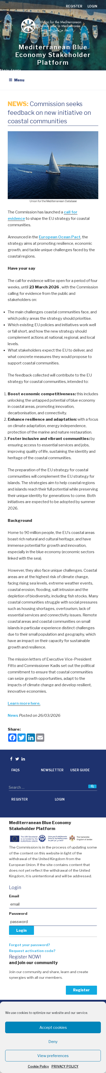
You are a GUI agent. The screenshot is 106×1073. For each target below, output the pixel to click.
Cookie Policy (38, 1066)
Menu (19, 80)
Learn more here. (24, 703)
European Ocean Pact (60, 237)
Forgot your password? (29, 945)
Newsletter (52, 770)
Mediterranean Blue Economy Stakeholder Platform (53, 54)
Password (18, 913)
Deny (53, 1041)
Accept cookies (53, 1027)
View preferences (53, 1055)
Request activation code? (32, 951)
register (74, 6)
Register (81, 990)
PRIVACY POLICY (64, 1066)
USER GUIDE (80, 770)
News (13, 715)
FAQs (15, 770)
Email (14, 896)
